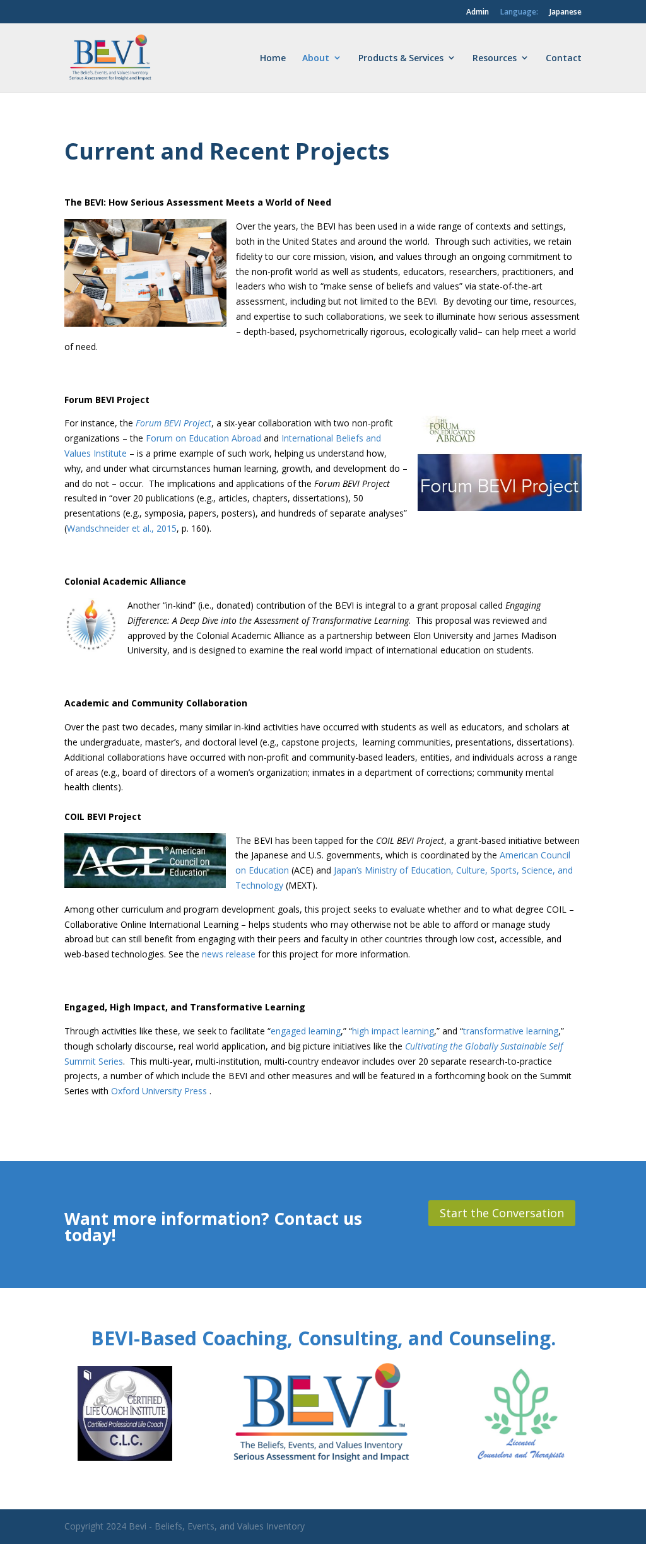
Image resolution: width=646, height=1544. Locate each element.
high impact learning (393, 1031)
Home (273, 58)
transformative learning (510, 1031)
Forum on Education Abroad (203, 438)
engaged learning (306, 1031)
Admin (477, 11)
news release (228, 954)
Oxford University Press (160, 1091)
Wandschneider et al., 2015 (122, 528)
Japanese (565, 11)
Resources (495, 58)
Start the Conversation (502, 1212)
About (315, 58)
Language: (519, 11)
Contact (564, 58)
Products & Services (400, 58)
